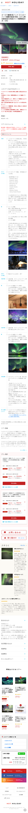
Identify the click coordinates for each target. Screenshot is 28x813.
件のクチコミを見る (19, 63)
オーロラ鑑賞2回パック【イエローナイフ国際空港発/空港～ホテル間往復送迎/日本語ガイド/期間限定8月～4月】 (7, 719)
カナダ (10, 5)
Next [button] (27, 49)
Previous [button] (0, 49)
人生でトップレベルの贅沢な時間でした (10, 598)
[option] (14, 33)
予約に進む (11, 66)
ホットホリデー (3, 5)
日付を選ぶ (14, 483)
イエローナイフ (16, 5)
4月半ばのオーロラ (18, 574)
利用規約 (7, 791)
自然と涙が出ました (19, 548)
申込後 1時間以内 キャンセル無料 (11, 487)
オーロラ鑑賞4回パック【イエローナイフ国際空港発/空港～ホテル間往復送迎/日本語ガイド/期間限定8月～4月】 (7, 691)
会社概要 (21, 794)
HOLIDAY (14, 2)
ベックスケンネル (13, 84)
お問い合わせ (15, 532)
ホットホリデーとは (7, 794)
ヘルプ (7, 787)
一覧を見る (22, 545)
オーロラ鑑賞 (8, 747)
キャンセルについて (21, 791)
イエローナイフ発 (9, 744)
